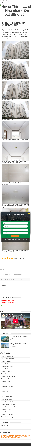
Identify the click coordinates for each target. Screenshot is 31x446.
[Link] (18, 280)
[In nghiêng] (4, 280)
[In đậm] (2, 280)
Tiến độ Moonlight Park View (8, 404)
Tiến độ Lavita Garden (6, 379)
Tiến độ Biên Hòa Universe (7, 366)
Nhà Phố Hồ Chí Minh (6, 427)
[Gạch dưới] (6, 280)
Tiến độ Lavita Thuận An (7, 356)
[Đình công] (8, 280)
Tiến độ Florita (4, 389)
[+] (21, 279)
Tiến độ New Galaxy (6, 363)
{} (19, 279)
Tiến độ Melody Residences (7, 386)
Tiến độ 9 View (4, 391)
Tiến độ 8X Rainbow (6, 384)
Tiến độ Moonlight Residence (8, 401)
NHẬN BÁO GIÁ (15, 236)
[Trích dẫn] (14, 280)
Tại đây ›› (2, 2)
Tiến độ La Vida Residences (7, 358)
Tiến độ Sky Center (5, 381)
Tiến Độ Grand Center (6, 361)
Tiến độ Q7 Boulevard (6, 373)
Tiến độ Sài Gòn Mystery (7, 417)
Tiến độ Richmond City (6, 399)
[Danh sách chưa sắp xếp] (12, 280)
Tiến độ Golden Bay (5, 411)
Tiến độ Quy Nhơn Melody (7, 368)
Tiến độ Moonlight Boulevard (8, 406)
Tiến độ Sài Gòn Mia (6, 394)
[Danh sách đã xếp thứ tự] (10, 280)
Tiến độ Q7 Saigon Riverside (8, 376)
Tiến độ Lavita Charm (6, 409)
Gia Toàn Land (4, 425)
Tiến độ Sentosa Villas (6, 396)
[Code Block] (16, 280)
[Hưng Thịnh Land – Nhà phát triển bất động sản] (15, 10)
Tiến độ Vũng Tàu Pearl (6, 371)
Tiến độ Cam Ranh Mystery (7, 414)
